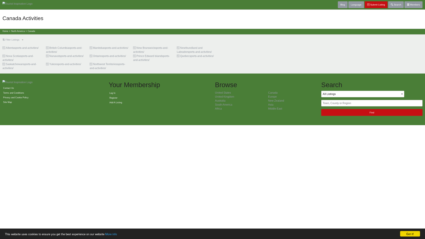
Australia (220, 100)
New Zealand (276, 100)
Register (113, 98)
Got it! (410, 234)
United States (223, 92)
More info (111, 234)
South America (223, 104)
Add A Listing (115, 102)
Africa (218, 108)
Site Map (7, 102)
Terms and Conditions (13, 93)
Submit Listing (377, 4)
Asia (270, 104)
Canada (273, 92)
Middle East (275, 108)
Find (372, 112)
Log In (112, 93)
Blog (342, 4)
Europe (272, 96)
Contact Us (8, 88)
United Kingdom (224, 96)
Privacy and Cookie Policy (16, 97)
